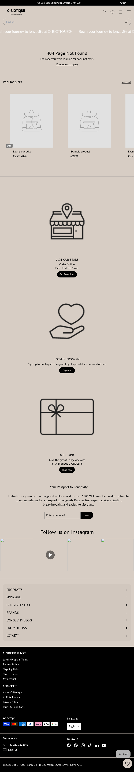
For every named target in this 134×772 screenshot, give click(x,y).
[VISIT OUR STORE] (67, 221)
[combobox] (67, 21)
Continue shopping (67, 64)
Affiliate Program (12, 697)
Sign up (67, 370)
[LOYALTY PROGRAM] (67, 321)
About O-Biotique (12, 692)
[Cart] (120, 12)
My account (9, 678)
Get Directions (67, 274)
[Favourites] (112, 12)
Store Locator (10, 674)
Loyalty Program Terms (15, 659)
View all (126, 82)
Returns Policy (11, 664)
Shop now (67, 469)
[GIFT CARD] (67, 417)
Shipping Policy (11, 669)
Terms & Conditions (13, 706)
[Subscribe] (87, 515)
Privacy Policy (10, 702)
